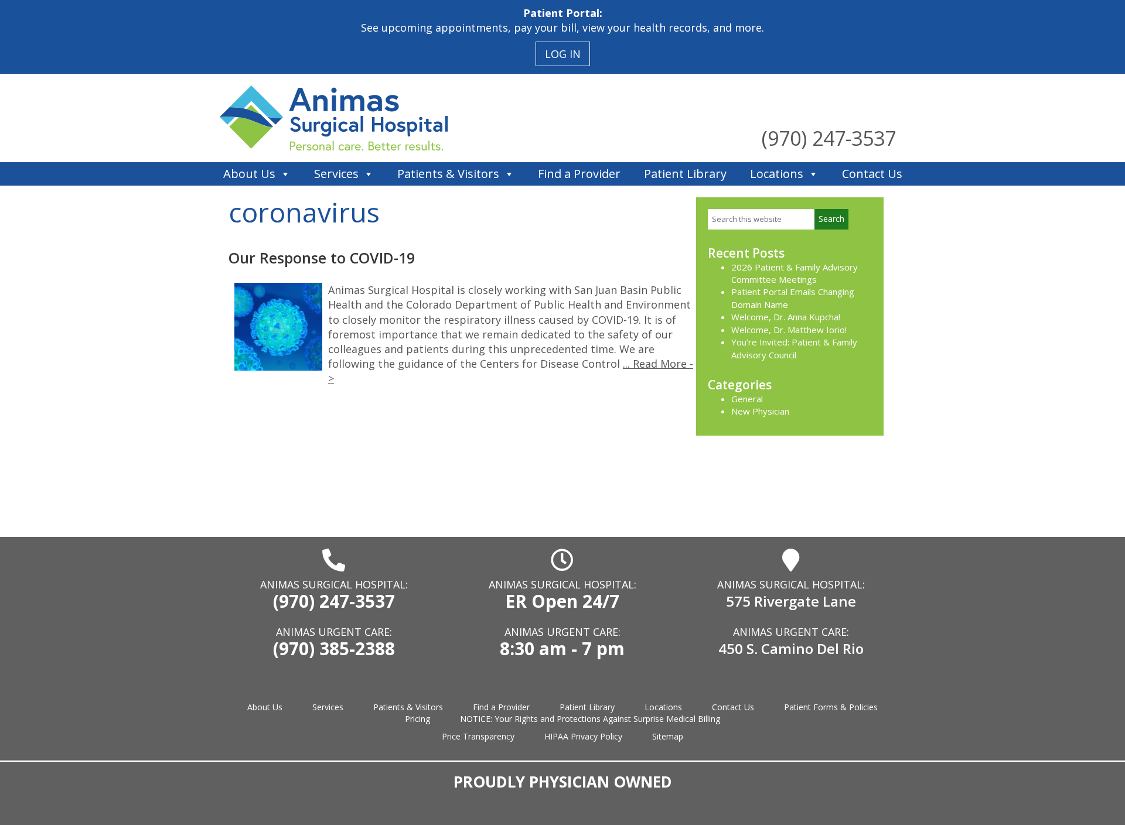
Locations (776, 174)
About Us (249, 174)
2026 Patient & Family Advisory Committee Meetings (794, 273)
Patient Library (685, 174)
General (747, 399)
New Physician (760, 411)
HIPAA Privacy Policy (583, 736)
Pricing (417, 718)
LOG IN (563, 54)
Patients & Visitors (448, 174)
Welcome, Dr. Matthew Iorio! (789, 330)
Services (336, 174)
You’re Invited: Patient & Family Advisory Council (794, 348)
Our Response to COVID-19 (322, 258)
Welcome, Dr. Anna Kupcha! (785, 317)
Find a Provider (579, 174)
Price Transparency (478, 736)
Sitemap (667, 736)
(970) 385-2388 (334, 648)
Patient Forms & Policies (831, 707)
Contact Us (872, 174)
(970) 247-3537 (829, 138)
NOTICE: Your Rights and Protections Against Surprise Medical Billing (590, 718)
